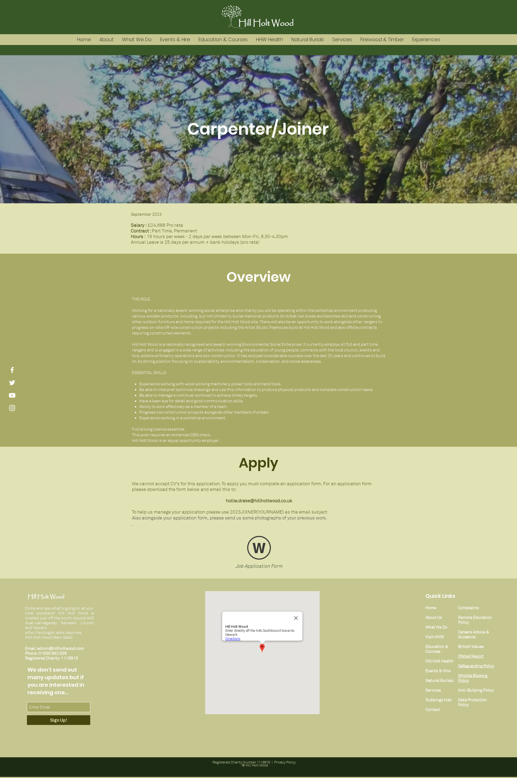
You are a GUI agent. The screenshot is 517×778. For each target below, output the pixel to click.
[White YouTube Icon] (12, 395)
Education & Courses (436, 649)
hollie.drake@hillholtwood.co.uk (259, 501)
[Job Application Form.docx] (259, 549)
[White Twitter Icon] (12, 383)
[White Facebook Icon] (12, 370)
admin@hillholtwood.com (60, 648)
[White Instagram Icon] (12, 408)
